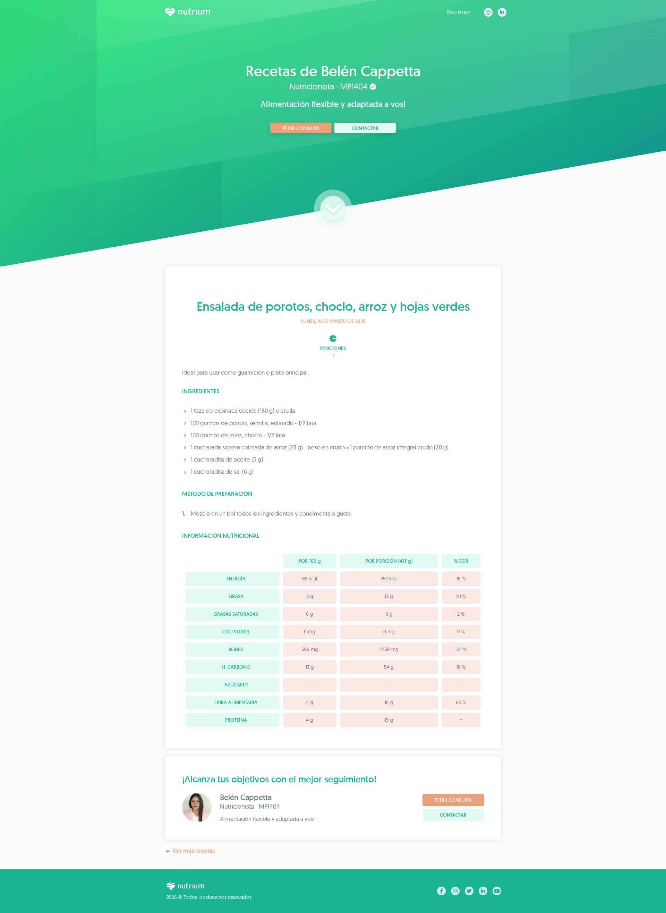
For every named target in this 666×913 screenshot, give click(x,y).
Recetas (458, 12)
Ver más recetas (193, 850)
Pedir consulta (301, 128)
